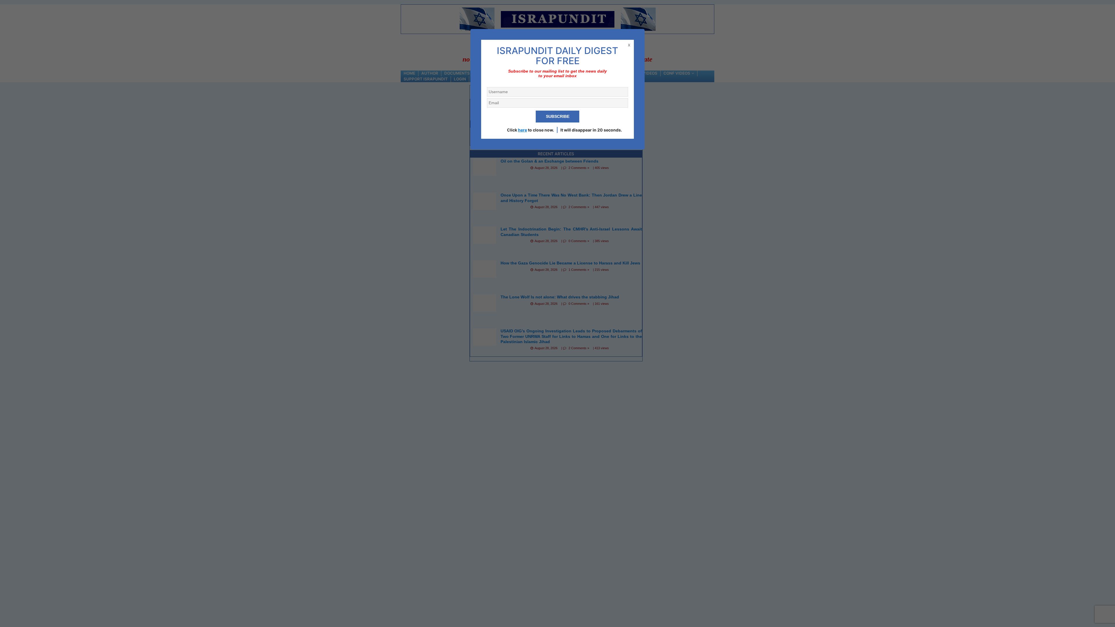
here (522, 129)
